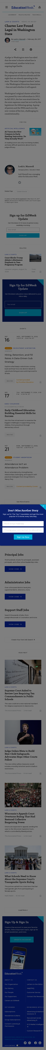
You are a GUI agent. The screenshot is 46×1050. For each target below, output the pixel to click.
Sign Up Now (23, 537)
